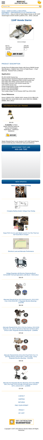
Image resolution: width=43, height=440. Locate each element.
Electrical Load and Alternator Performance (21, 251)
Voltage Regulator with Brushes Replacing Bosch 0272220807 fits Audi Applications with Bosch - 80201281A (21, 274)
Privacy (21, 410)
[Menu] (3, 2)
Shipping (21, 399)
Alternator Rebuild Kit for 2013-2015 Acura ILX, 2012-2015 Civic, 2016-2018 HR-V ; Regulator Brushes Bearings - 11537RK (21, 301)
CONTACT (21, 396)
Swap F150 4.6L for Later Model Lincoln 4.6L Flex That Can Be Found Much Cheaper (21, 233)
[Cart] (39, 2)
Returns (21, 402)
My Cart (21, 413)
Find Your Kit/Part (21, 405)
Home (3, 11)
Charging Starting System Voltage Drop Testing (21, 211)
